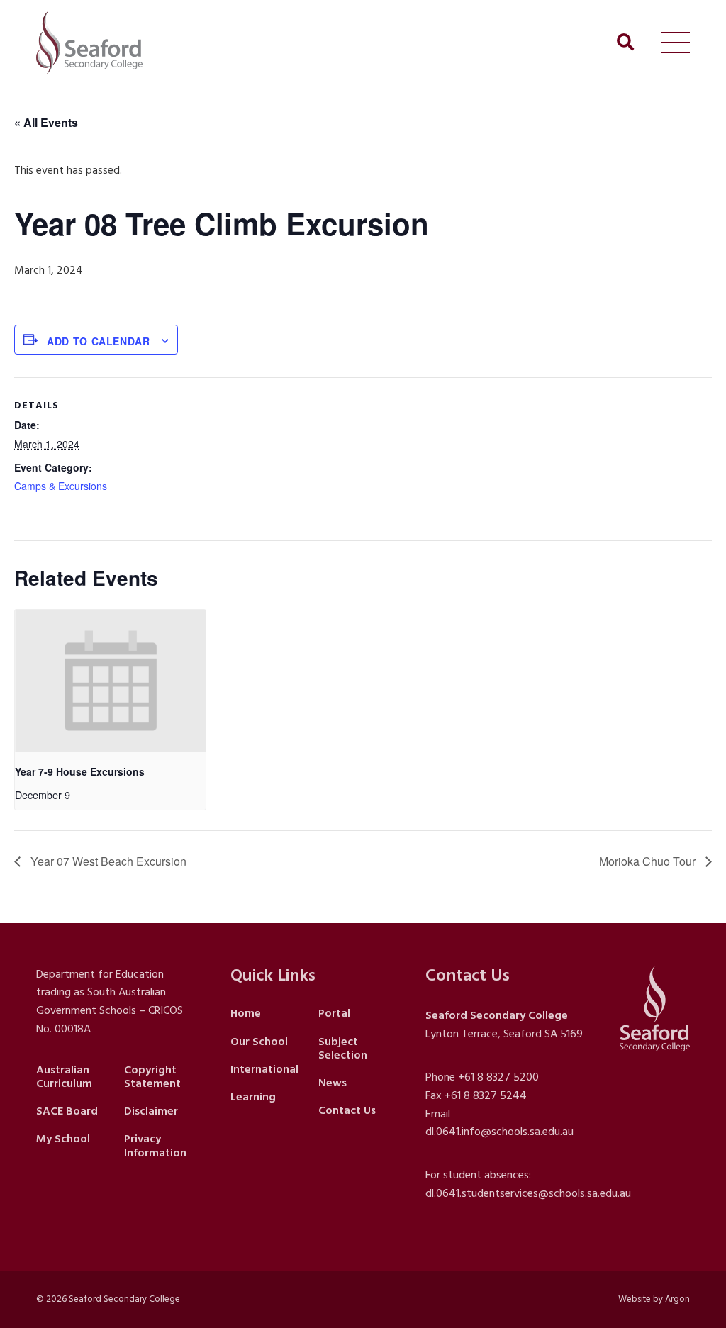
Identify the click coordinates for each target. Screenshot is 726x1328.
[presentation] (110, 681)
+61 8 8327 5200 (498, 1077)
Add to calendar (98, 341)
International (264, 1069)
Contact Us (347, 1110)
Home (245, 1013)
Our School (259, 1041)
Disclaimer (151, 1111)
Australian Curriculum (64, 1077)
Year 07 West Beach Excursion (107, 861)
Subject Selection (342, 1048)
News (332, 1082)
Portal (334, 1013)
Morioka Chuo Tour (648, 861)
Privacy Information (155, 1145)
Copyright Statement (152, 1077)
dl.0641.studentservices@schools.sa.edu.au (528, 1193)
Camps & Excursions (60, 486)
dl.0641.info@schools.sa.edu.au (499, 1131)
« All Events (46, 122)
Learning (253, 1097)
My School (63, 1138)
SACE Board (67, 1111)
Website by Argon (654, 1299)
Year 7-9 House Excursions (80, 771)
